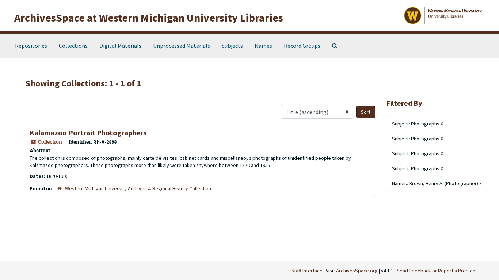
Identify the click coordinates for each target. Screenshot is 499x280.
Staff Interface (307, 270)
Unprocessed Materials (181, 45)
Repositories (31, 45)
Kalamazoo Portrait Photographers (88, 132)
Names (263, 45)
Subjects (232, 45)
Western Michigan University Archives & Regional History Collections (139, 188)
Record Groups (302, 45)
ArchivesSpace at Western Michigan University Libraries (148, 17)
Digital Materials (120, 45)
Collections (73, 45)
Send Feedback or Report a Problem (437, 270)
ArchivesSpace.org (357, 270)
